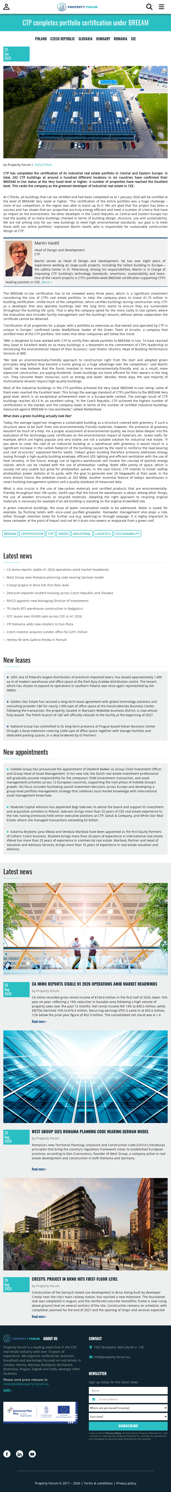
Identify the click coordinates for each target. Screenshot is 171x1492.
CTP (51, 534)
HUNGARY (103, 39)
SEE (133, 39)
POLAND (41, 39)
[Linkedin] (19, 1453)
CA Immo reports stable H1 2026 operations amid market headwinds (58, 569)
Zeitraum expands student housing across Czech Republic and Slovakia (60, 593)
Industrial (43, 165)
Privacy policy (126, 1483)
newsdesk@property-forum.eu (26, 1384)
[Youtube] (32, 1453)
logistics (103, 534)
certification (32, 534)
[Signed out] (6, 9)
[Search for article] (149, 8)
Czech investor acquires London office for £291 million (47, 632)
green (63, 534)
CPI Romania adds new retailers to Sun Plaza (40, 624)
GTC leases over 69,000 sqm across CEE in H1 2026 (44, 616)
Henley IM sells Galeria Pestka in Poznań (37, 640)
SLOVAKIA (85, 39)
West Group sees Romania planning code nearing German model (55, 577)
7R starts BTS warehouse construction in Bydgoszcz (45, 608)
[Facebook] (6, 1453)
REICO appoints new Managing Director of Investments (48, 601)
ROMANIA (120, 39)
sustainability (127, 534)
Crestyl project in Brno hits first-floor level (38, 585)
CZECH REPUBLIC (62, 39)
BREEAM (10, 534)
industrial (82, 534)
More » (47, 282)
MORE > (7, 1390)
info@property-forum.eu (112, 1357)
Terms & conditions (98, 1483)
